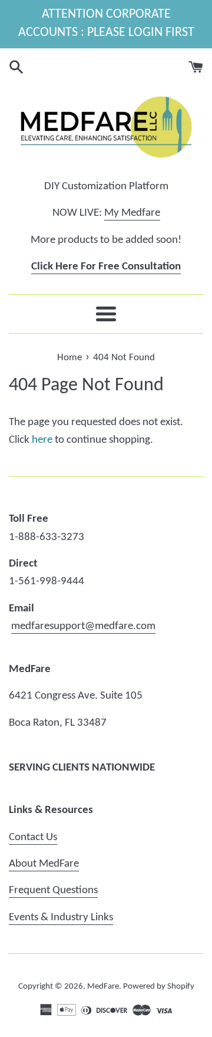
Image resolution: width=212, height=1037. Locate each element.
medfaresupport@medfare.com (83, 626)
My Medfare (132, 213)
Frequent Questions (53, 890)
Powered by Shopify (158, 986)
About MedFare (44, 864)
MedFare (103, 986)
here (42, 440)
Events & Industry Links (61, 917)
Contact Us (33, 837)
